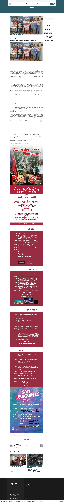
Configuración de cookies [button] (56, 501)
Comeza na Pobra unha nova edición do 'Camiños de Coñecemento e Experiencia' (18, 469)
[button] (52, 4)
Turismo (41, 466)
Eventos (21, 34)
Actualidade (12, 34)
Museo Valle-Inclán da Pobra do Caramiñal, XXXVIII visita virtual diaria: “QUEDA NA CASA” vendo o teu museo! (34, 470)
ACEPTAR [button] (62, 501)
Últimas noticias (18, 466)
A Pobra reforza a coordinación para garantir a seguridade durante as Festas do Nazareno (49, 24)
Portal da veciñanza (13, 466)
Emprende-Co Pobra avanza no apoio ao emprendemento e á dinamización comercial (48, 41)
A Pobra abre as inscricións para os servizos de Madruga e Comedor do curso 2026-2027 (48, 37)
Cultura (17, 34)
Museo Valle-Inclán (36, 466)
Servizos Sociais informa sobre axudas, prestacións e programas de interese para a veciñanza (49, 28)
